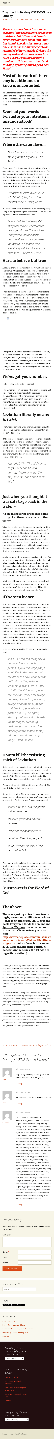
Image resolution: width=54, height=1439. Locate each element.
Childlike (6, 1336)
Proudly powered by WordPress (15, 1434)
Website (6, 1262)
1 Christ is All (23, 19)
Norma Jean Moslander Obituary (15, 1325)
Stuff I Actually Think (36, 19)
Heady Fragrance (9, 1321)
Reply (20, 1083)
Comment (8, 1234)
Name (6, 1252)
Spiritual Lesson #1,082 (15, 1045)
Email (6, 1257)
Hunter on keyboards (39, 1045)
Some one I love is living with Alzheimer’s (18, 1329)
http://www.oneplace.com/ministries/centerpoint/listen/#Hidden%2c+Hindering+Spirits (27, 940)
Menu (5, 2)
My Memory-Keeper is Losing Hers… (16, 1333)
